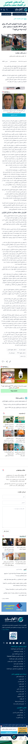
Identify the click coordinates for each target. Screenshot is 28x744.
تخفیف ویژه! (14, 391)
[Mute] (4, 382)
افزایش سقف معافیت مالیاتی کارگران (16, 56)
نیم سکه (6, 14)
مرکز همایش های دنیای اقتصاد (16, 659)
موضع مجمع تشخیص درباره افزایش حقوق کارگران (13, 401)
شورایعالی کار (12, 353)
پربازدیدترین (19, 569)
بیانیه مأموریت (19, 717)
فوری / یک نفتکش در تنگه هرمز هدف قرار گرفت (15, 579)
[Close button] (27, 726)
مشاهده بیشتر (6, 598)
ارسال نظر (6, 531)
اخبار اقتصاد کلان (18, 19)
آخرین (25, 569)
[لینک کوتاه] (10, 362)
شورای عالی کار (22, 349)
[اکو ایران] (21, 9)
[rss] (4, 643)
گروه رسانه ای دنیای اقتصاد (17, 649)
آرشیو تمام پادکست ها (19, 704)
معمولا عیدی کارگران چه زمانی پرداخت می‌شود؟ (14, 404)
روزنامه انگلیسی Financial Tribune (15, 656)
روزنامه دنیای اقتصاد (18, 651)
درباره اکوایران (20, 715)
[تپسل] (3, 92)
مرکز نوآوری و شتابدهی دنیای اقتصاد (15, 669)
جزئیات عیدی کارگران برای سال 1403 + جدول (15, 407)
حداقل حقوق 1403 (21, 353)
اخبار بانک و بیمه (20, 691)
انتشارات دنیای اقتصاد (18, 666)
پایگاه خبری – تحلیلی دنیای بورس (15, 661)
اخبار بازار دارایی (20, 689)
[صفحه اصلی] (14, 737)
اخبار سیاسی (21, 694)
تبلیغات (21, 710)
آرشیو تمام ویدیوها (19, 701)
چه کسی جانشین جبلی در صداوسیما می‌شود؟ (16, 589)
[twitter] (21, 643)
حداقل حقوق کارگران (12, 349)
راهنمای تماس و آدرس (18, 712)
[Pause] (2, 382)
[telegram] (13, 643)
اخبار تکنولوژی (20, 696)
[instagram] (24, 643)
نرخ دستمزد (23, 356)
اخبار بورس (21, 679)
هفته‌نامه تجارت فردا (18, 664)
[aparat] (7, 643)
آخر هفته (22, 699)
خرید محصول (14, 115)
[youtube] (17, 643)
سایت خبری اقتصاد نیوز (17, 654)
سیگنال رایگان (9, 732)
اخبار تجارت (21, 684)
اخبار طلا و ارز (21, 681)
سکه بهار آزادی (23, 14)
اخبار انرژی (21, 686)
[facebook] (10, 643)
